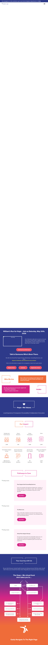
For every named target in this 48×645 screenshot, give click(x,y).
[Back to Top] (46, 643)
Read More (21, 495)
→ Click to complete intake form (11, 390)
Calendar (23, 367)
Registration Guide (35, 367)
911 (40, 1)
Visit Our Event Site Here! (24, 349)
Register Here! (11, 367)
